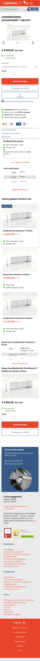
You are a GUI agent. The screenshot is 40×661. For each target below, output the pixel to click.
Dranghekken (9, 577)
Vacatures (7, 609)
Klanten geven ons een (11, 9)
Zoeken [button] (20, 3)
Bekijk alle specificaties (20, 190)
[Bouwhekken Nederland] (10, 3)
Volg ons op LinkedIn (24, 622)
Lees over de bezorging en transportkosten (18, 101)
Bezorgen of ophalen (12, 614)
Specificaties (6, 137)
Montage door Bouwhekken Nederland (19, 600)
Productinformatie (9, 130)
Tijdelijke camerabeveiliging (14, 602)
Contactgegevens (10, 605)
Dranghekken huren (11, 589)
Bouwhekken (9, 549)
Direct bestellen (20, 81)
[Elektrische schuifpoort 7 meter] (18, 33)
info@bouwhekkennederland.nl (16, 506)
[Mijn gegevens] (31, 3)
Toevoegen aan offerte (20, 88)
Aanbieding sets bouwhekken (15, 564)
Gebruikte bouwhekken (13, 561)
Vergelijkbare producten (11, 133)
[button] (36, 3)
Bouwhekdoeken (10, 556)
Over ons (7, 607)
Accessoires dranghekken (13, 579)
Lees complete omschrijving (20, 162)
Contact (35, 9)
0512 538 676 (9, 509)
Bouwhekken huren (11, 566)
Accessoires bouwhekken (13, 552)
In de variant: (5, 63)
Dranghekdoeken (10, 584)
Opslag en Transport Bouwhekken (17, 554)
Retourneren (9, 612)
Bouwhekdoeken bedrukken (14, 559)
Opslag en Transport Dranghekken (17, 582)
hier (34, 520)
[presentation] (4, 43)
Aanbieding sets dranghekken (15, 587)
